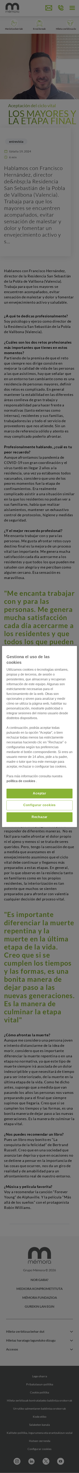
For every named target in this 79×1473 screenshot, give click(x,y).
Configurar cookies (39, 805)
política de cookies (21, 781)
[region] (39, 736)
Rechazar (39, 817)
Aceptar (39, 793)
